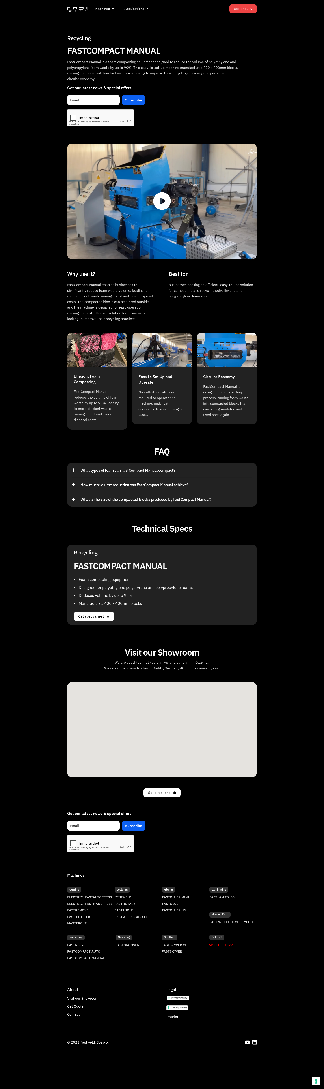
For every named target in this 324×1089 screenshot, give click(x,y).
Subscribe (133, 100)
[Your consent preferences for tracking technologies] (316, 1081)
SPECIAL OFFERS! (221, 945)
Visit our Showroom (82, 998)
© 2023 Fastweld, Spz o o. (88, 1042)
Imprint (172, 1016)
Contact (73, 1014)
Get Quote (75, 1006)
